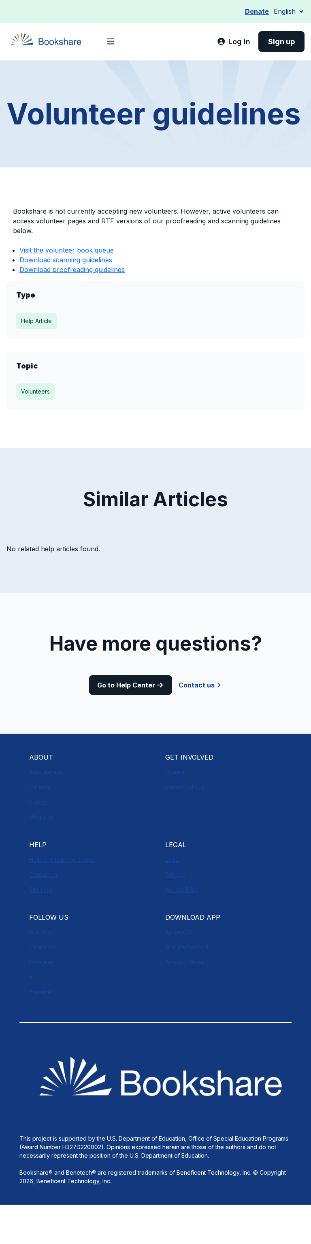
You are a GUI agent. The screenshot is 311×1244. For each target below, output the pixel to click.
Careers (40, 787)
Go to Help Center (126, 685)
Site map (40, 889)
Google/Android (186, 947)
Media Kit (41, 817)
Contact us (197, 685)
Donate (257, 11)
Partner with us (184, 787)
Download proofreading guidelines (72, 270)
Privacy (175, 874)
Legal (172, 859)
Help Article (36, 320)
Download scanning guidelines (65, 260)
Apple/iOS (178, 932)
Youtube (40, 992)
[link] (234, 41)
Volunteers (35, 391)
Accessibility (181, 889)
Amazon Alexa (184, 962)
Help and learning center (62, 859)
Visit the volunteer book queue (66, 250)
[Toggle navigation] (111, 41)
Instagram (42, 962)
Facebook (43, 947)
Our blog (41, 932)
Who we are (45, 772)
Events (38, 802)
